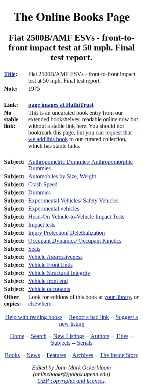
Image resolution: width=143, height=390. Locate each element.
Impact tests (41, 224)
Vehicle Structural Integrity (59, 273)
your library (117, 297)
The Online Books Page (72, 16)
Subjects (60, 343)
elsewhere (39, 303)
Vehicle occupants (49, 289)
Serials (84, 343)
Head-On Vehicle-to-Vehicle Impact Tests (76, 216)
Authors (100, 336)
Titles (122, 336)
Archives (82, 355)
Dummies (39, 192)
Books (12, 355)
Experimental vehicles (53, 208)
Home (17, 336)
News (33, 355)
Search (39, 336)
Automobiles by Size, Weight (62, 176)
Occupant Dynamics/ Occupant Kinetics (74, 241)
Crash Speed (43, 184)
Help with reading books (33, 317)
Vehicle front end (48, 281)
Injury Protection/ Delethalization (66, 233)
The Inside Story (119, 355)
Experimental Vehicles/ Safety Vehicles (73, 200)
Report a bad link (89, 317)
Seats (34, 249)
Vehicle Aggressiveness (55, 257)
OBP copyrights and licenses (70, 381)
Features (56, 355)
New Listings (68, 336)
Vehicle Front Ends (50, 265)
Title (9, 74)
